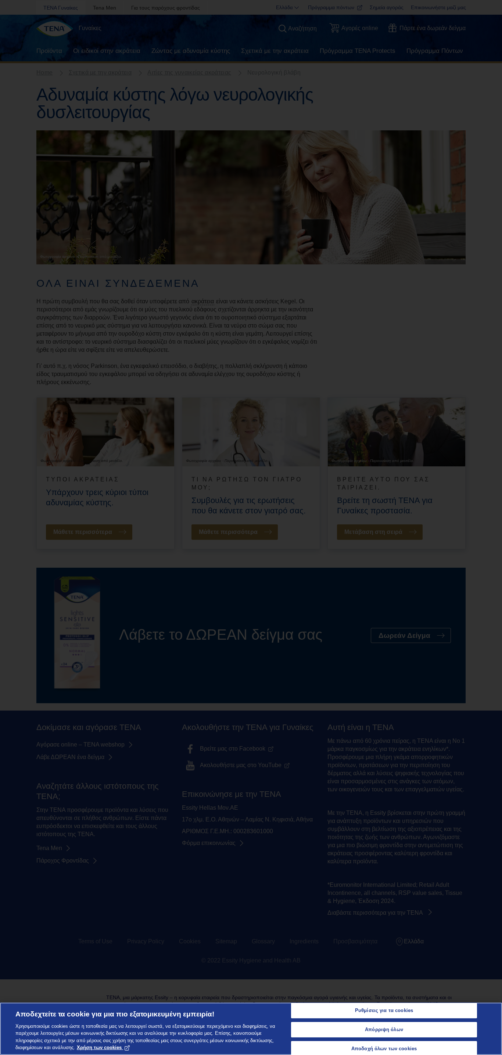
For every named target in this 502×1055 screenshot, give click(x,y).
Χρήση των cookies (99, 1047)
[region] (251, 1028)
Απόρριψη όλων (384, 1029)
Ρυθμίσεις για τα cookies (384, 1011)
